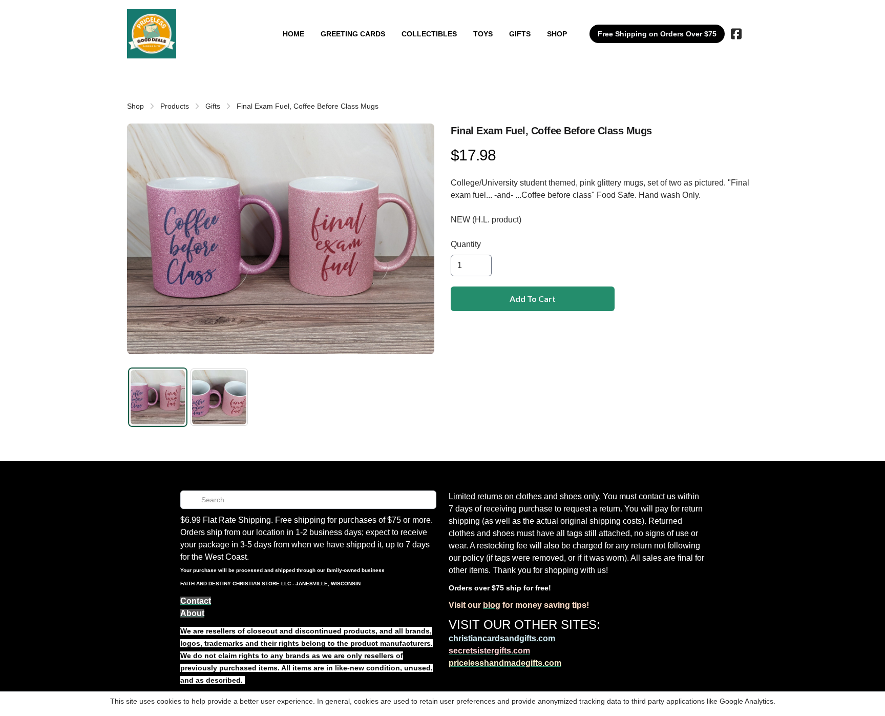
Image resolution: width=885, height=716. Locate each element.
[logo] (151, 33)
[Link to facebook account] (736, 34)
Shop (135, 106)
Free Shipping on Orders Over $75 (657, 34)
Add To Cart (533, 298)
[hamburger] (188, 19)
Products (174, 106)
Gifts (212, 106)
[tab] (157, 397)
